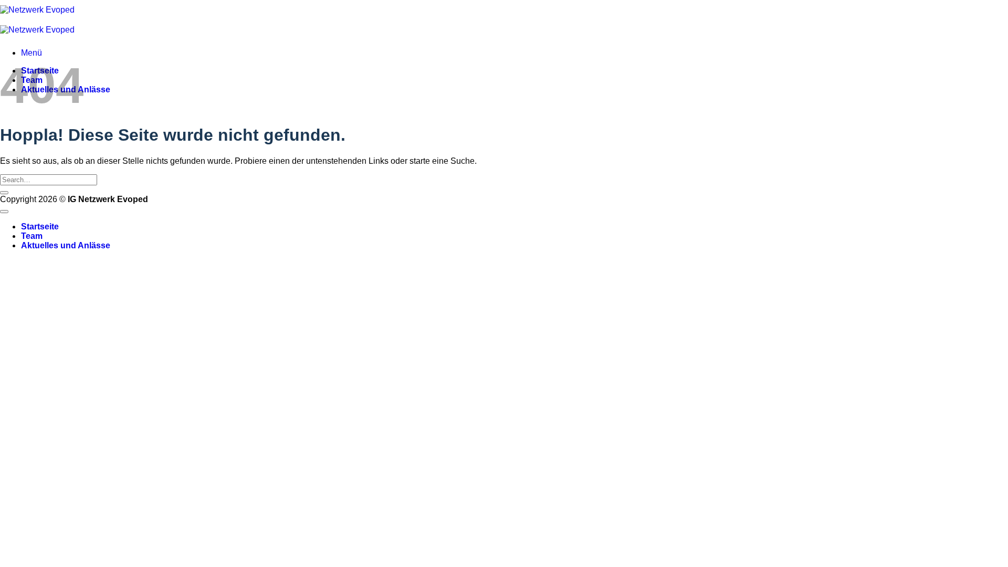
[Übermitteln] (4, 192)
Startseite (40, 226)
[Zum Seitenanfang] (4, 211)
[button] (31, 52)
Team (32, 236)
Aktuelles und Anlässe (65, 245)
